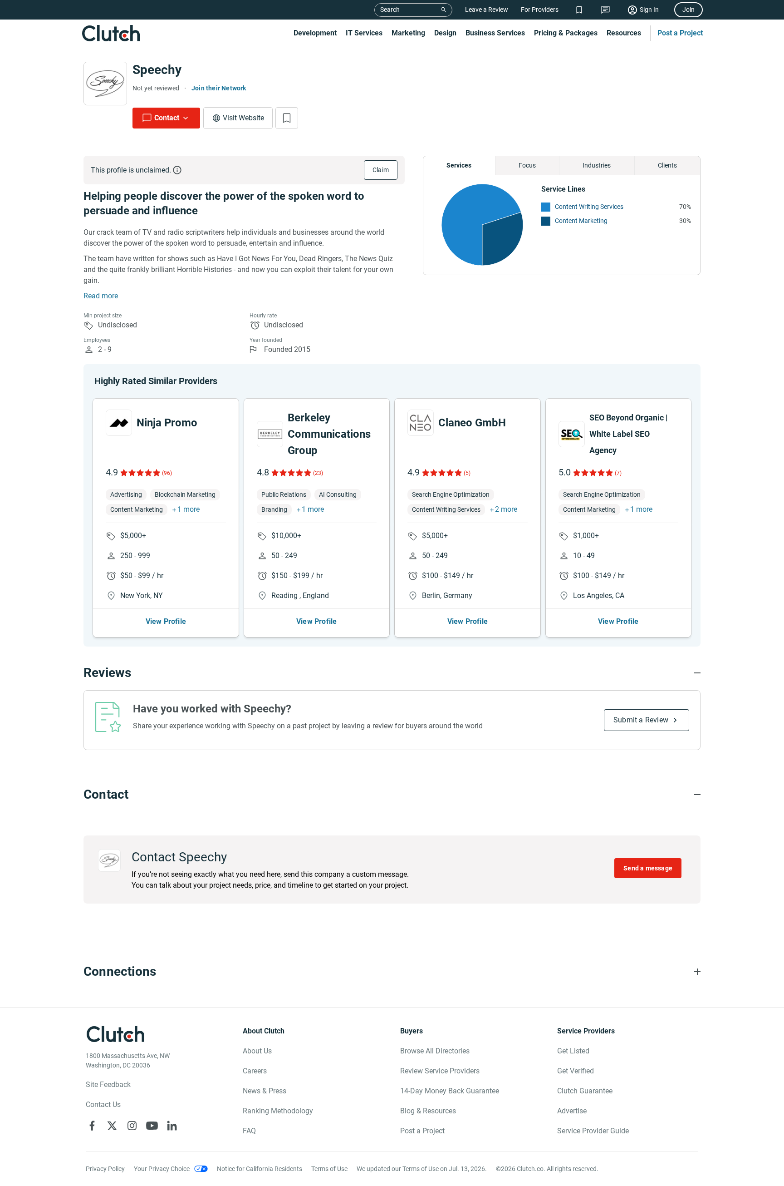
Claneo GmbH (472, 422)
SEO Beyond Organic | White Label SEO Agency (628, 434)
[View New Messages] (605, 9)
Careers (255, 1071)
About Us (257, 1051)
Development (315, 33)
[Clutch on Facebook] (92, 1125)
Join (688, 9)
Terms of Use (329, 1168)
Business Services (495, 33)
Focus (527, 165)
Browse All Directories (435, 1051)
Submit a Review (640, 720)
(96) (167, 473)
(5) (467, 473)
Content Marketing (581, 220)
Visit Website (243, 118)
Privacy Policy (105, 1168)
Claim (380, 169)
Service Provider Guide (593, 1131)
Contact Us (103, 1104)
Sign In (649, 9)
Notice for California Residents (259, 1168)
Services (458, 165)
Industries (597, 165)
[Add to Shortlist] (287, 118)
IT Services (364, 33)
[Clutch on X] (112, 1125)
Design (445, 33)
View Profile (166, 621)
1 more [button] (188, 509)
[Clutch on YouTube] (152, 1125)
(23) (318, 473)
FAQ (249, 1131)
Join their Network (218, 88)
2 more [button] (506, 509)
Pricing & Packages (566, 33)
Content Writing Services (589, 206)
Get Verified (575, 1071)
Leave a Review (486, 9)
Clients (667, 165)
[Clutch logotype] (110, 33)
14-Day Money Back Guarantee (449, 1091)
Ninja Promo (167, 422)
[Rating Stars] (139, 472)
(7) (618, 473)
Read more (100, 296)
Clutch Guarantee (584, 1091)
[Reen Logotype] (119, 423)
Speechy (156, 69)
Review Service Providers (440, 1071)
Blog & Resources (428, 1111)
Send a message (647, 868)
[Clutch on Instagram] (132, 1125)
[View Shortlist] (579, 10)
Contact (166, 118)
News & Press (264, 1091)
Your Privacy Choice (162, 1168)
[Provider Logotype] (105, 83)
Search (390, 9)
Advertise (572, 1111)
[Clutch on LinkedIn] (172, 1125)
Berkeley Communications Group (329, 434)
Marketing (408, 33)
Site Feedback (108, 1084)
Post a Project (680, 33)
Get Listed (573, 1051)
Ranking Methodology (278, 1111)
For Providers (540, 9)
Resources (624, 33)
